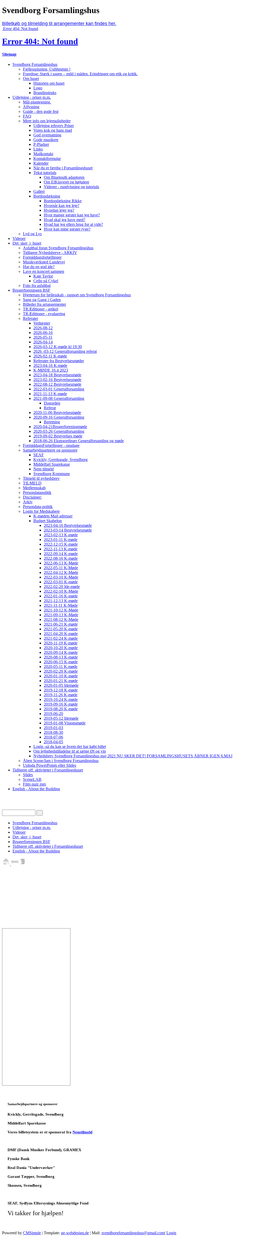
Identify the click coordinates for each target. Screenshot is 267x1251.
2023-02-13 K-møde (61, 535)
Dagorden (52, 403)
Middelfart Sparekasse (51, 464)
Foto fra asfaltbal (37, 285)
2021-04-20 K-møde (61, 633)
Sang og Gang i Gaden (42, 299)
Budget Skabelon (47, 520)
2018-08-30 (53, 732)
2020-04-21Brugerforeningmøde (60, 426)
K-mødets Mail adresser (52, 516)
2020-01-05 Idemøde (61, 685)
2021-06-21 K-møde (61, 624)
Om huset (31, 78)
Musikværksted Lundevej (44, 262)
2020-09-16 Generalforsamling (58, 417)
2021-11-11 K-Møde (61, 605)
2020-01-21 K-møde (61, 680)
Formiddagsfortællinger (42, 257)
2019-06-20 (53, 713)
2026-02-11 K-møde (50, 356)
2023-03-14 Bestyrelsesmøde (68, 530)
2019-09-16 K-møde (61, 704)
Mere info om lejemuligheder (47, 121)
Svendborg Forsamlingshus (35, 64)
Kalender (40, 163)
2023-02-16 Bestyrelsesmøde (57, 379)
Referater (30, 318)
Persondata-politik (38, 506)
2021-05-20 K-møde (61, 629)
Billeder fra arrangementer (44, 304)
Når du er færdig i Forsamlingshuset (63, 168)
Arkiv (28, 502)
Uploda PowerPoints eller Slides (49, 765)
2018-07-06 (53, 737)
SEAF (38, 455)
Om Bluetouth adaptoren (64, 177)
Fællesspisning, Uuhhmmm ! (46, 69)
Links (38, 149)
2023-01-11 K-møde (60, 539)
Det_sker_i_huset (27, 243)
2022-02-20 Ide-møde (62, 586)
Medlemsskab (34, 488)
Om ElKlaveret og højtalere (66, 182)
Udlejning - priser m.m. (32, 97)
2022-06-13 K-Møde (61, 563)
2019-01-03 (53, 727)
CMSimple (32, 1233)
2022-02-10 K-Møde (61, 591)
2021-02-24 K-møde (61, 638)
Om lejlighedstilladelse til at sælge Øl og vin (69, 751)
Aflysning (31, 107)
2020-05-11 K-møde (60, 666)
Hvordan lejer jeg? (59, 210)
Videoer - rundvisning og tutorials (71, 187)
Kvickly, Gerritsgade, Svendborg (60, 459)
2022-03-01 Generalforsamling (58, 389)
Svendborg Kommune (51, 473)
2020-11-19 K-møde (60, 643)
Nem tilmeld (43, 469)
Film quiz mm (34, 784)
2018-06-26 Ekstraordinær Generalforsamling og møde (78, 441)
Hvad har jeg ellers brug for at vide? (73, 224)
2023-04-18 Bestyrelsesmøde (57, 375)
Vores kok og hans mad (52, 130)
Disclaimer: (32, 497)
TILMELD (32, 483)
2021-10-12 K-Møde (61, 610)
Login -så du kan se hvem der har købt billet (69, 746)
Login (171, 1233)
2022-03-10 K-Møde (61, 577)
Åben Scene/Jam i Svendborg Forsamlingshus (61, 760)
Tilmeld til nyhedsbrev (41, 478)
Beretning (52, 422)
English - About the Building (36, 789)
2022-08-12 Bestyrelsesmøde (57, 384)
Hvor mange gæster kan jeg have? (72, 215)
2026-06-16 (43, 332)
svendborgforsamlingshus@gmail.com (133, 1233)
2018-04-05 (53, 742)
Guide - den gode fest (40, 111)
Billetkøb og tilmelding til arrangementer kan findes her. (59, 23)
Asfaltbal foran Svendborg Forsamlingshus (58, 248)
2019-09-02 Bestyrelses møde (57, 436)
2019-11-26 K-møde (60, 695)
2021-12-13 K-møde (61, 600)
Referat (50, 408)
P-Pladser (41, 144)
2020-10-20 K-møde (61, 647)
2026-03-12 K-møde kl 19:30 (57, 346)
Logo (37, 88)
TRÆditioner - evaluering (44, 314)
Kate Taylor (43, 276)
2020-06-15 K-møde (61, 662)
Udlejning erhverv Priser (53, 125)
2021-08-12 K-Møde (61, 619)
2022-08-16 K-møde (61, 558)
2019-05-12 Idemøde (61, 718)
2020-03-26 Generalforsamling (58, 431)
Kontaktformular (47, 158)
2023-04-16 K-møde (50, 365)
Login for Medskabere (41, 511)
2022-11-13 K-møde (60, 549)
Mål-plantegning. (37, 102)
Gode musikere (45, 139)
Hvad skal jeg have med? (64, 219)
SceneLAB (32, 779)
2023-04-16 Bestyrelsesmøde (68, 525)
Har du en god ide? (38, 266)
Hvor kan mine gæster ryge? (67, 229)
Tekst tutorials (44, 172)
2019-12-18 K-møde (61, 690)
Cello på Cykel (45, 281)
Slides (28, 774)
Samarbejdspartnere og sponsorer (50, 450)
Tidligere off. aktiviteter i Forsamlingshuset (48, 770)
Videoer (19, 238)
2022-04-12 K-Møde (61, 572)
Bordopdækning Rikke (63, 201)
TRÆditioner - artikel (40, 309)
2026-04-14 (43, 342)
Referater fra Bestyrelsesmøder (58, 361)
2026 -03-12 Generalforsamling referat (65, 351)
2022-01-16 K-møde (61, 596)
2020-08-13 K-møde (61, 657)
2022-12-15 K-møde (61, 544)
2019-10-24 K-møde (61, 699)
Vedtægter (41, 323)
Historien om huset (48, 83)
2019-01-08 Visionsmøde (65, 723)
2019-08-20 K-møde (61, 709)
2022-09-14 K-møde (61, 553)
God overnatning (47, 135)
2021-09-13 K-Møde (61, 615)
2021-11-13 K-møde (50, 393)
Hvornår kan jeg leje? (61, 205)
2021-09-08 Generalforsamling (58, 398)
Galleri (39, 191)
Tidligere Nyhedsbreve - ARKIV (50, 252)
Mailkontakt (43, 154)
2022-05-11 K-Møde (61, 568)
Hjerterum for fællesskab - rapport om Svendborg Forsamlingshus (77, 295)
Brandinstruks (44, 92)
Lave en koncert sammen (43, 271)
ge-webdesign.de (75, 1233)
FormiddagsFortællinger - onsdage (51, 445)
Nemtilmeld (82, 1132)
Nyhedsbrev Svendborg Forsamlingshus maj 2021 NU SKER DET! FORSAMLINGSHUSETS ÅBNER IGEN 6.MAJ (132, 756)
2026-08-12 (43, 328)
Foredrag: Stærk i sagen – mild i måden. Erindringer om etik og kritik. (80, 74)
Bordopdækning (46, 196)
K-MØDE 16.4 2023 (50, 370)
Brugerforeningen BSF (31, 290)
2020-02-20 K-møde (61, 671)
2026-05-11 (42, 337)
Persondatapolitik (37, 492)
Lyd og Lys (32, 234)
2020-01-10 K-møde (61, 676)
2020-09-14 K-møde (61, 652)
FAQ (27, 116)
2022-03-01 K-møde (61, 582)
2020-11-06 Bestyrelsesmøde (57, 412)
